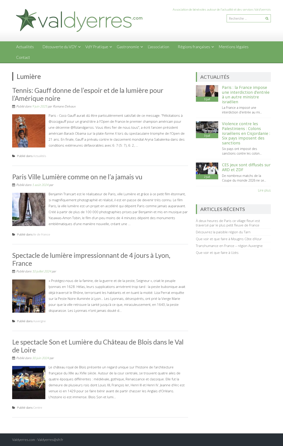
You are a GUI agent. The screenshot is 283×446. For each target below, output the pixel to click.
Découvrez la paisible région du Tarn (223, 232)
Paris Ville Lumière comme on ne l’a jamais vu (77, 177)
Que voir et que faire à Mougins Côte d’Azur (229, 239)
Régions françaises (194, 46)
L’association (158, 46)
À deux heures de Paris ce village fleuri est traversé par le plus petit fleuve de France (228, 222)
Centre (37, 408)
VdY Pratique (96, 46)
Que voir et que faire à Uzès (217, 252)
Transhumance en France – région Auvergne (229, 245)
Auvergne (39, 321)
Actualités (25, 46)
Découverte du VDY (59, 46)
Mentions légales (234, 46)
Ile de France (41, 234)
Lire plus (264, 190)
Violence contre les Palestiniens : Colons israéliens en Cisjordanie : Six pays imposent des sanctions (246, 133)
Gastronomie (128, 46)
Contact (23, 57)
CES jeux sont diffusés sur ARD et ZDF (246, 167)
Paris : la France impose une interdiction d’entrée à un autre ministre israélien (246, 94)
